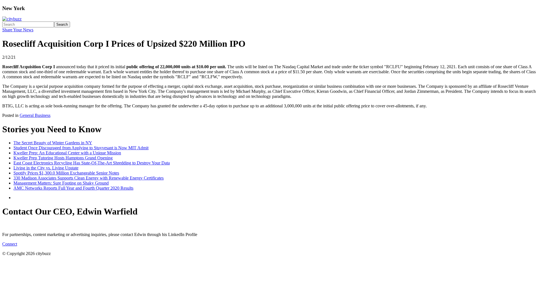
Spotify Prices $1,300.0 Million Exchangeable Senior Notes (66, 173)
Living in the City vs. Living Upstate (45, 168)
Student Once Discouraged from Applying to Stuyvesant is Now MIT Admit (81, 147)
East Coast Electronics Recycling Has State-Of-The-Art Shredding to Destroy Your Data (91, 163)
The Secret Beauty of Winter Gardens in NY (52, 142)
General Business (35, 115)
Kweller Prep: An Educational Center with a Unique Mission (67, 152)
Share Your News (17, 29)
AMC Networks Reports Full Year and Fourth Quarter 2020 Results (73, 188)
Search (62, 24)
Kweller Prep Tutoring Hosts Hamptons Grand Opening (63, 157)
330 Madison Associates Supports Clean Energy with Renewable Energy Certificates (88, 178)
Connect (9, 244)
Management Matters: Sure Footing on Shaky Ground (61, 183)
